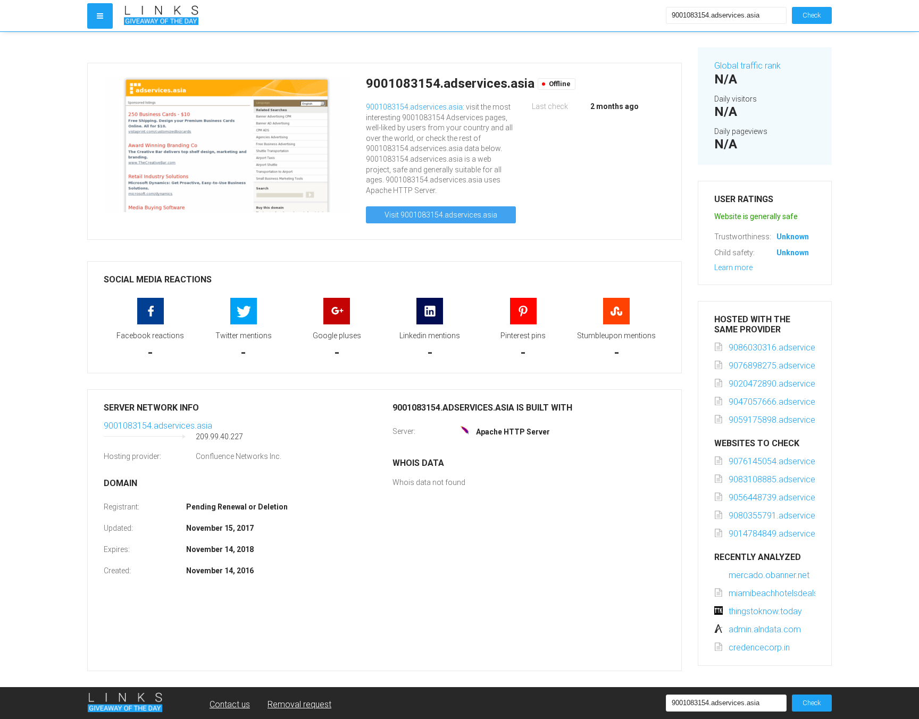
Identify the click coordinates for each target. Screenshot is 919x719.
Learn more (733, 267)
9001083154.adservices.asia (414, 107)
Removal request (299, 704)
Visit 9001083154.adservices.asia (441, 215)
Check (812, 15)
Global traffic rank (747, 66)
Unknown (792, 236)
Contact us (230, 704)
